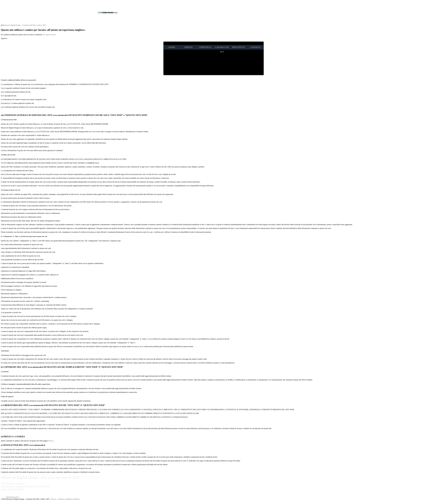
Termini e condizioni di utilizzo (69, 499)
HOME (172, 47)
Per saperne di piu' (49, 35)
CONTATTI (255, 47)
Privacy (50, 441)
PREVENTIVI (238, 47)
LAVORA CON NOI (222, 47)
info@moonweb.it (12, 497)
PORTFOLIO (205, 47)
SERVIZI (188, 47)
